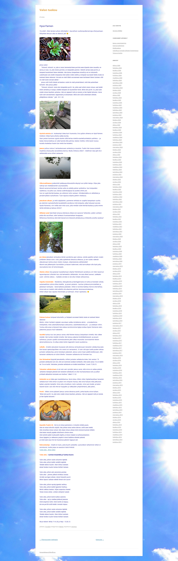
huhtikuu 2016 (117, 373)
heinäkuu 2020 (117, 246)
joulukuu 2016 (117, 353)
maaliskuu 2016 (117, 375)
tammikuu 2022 (117, 202)
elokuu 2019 (116, 274)
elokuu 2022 (116, 184)
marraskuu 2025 (118, 88)
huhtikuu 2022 (117, 194)
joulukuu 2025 (117, 85)
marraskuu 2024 (118, 117)
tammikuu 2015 (117, 410)
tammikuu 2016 (117, 380)
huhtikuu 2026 (117, 75)
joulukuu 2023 (117, 145)
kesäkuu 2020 (117, 249)
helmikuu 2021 (117, 229)
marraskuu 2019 (118, 266)
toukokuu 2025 (117, 103)
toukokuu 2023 (117, 162)
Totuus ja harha (117, 53)
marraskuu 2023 (118, 147)
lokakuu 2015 (117, 387)
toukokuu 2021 (117, 221)
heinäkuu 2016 (117, 365)
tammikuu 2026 (117, 83)
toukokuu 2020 (117, 251)
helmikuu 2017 (117, 348)
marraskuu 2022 (118, 177)
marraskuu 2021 (118, 207)
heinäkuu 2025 (117, 98)
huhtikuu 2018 (117, 313)
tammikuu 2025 (117, 112)
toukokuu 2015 (117, 400)
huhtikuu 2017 (117, 343)
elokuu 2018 (116, 303)
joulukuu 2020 (117, 234)
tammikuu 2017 (117, 350)
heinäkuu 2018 (117, 306)
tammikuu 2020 (117, 261)
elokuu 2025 (116, 95)
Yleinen (61, 527)
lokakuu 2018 (117, 298)
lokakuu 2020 (117, 239)
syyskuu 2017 (117, 331)
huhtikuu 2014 (117, 432)
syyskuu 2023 (117, 152)
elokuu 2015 (116, 392)
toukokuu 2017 (117, 340)
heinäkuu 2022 (117, 187)
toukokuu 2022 (117, 192)
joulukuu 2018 (117, 293)
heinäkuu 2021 (117, 217)
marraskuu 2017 (118, 326)
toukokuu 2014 (117, 430)
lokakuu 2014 (117, 417)
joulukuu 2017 (117, 323)
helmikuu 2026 (117, 80)
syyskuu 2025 (117, 93)
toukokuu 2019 (117, 281)
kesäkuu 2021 (117, 219)
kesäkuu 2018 (117, 308)
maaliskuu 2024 (117, 137)
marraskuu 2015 (118, 385)
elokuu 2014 (116, 422)
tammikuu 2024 (117, 142)
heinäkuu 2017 (117, 335)
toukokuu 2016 (117, 370)
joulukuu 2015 (117, 383)
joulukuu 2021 (117, 204)
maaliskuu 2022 (117, 197)
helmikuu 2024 (117, 140)
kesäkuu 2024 (117, 130)
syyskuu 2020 (117, 241)
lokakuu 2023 (117, 150)
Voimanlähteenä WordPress (48, 552)
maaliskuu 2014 (117, 435)
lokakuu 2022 (117, 179)
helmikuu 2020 (117, 259)
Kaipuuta (100, 540)
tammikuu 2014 (117, 440)
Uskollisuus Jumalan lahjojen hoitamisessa (125, 51)
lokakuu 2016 (117, 358)
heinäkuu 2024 (117, 127)
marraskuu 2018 (118, 296)
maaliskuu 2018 (117, 316)
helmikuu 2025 (117, 110)
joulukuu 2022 (117, 174)
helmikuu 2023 (117, 169)
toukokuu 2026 (117, 73)
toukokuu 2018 (117, 311)
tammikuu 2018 (117, 321)
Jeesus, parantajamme (119, 43)
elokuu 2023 (116, 155)
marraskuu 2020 (118, 236)
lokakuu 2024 (117, 120)
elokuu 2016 (116, 363)
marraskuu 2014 (118, 415)
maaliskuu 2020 (117, 256)
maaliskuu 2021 (117, 226)
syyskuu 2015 (117, 390)
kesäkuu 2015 (117, 397)
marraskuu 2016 (118, 355)
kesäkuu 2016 (117, 368)
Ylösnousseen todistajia (49, 540)
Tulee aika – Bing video (47, 450)
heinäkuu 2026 (117, 68)
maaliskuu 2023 (117, 167)
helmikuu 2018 (117, 318)
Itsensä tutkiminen (118, 46)
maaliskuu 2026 (117, 78)
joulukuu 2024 (117, 115)
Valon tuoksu (48, 10)
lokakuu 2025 (117, 90)
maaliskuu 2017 (117, 345)
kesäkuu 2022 (117, 189)
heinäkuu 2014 (117, 425)
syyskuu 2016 (117, 360)
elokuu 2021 (116, 214)
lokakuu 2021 (117, 209)
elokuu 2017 (116, 333)
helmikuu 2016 (117, 378)
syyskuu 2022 (117, 182)
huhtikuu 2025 (117, 105)
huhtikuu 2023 (117, 164)
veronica (74, 527)
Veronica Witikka (117, 31)
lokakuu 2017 (117, 328)
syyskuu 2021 (117, 212)
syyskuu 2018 (117, 301)
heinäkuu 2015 (117, 395)
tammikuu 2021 (117, 231)
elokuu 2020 (116, 244)
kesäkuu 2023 (117, 160)
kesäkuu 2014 (117, 427)
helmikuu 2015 (117, 407)
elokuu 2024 (116, 125)
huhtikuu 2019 (117, 283)
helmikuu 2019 (117, 288)
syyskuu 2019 (117, 271)
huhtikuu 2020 (117, 254)
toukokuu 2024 (117, 132)
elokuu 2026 (116, 65)
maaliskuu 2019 (117, 286)
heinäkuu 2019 (117, 276)
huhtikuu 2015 (117, 402)
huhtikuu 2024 (117, 135)
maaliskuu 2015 (117, 405)
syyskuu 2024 (117, 122)
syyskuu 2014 (117, 420)
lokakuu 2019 (117, 269)
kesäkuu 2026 (117, 70)
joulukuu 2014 (117, 412)
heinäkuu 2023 (117, 157)
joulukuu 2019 (117, 264)
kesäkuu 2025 (117, 100)
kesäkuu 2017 (117, 338)
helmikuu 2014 (117, 437)
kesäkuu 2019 (117, 278)
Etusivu (42, 17)
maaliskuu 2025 (117, 108)
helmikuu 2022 (117, 199)
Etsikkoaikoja (117, 48)
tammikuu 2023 (117, 172)
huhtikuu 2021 (117, 224)
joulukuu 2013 (117, 442)
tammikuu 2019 (117, 291)
